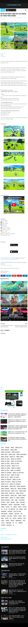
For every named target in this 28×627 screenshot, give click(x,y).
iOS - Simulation (12, 509)
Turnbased (20, 522)
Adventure (7, 447)
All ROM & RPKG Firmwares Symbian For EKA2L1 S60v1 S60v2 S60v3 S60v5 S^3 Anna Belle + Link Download (17, 415)
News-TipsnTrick (4, 513)
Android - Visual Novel (5, 500)
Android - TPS (12, 497)
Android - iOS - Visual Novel (15, 484)
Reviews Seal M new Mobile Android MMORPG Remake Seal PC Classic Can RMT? (17, 558)
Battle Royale (21, 500)
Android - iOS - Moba (5, 470)
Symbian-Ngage (18, 520)
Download (3, 53)
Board (8, 502)
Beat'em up (3, 502)
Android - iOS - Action (5, 458)
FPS (11, 506)
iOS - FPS (5, 509)
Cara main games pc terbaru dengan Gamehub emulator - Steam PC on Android (17, 575)
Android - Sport (14, 495)
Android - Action (19, 447)
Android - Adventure (5, 449)
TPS (16, 522)
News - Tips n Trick (17, 511)
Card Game (13, 502)
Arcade (16, 500)
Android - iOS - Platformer (6, 472)
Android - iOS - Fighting (5, 465)
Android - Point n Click (5, 490)
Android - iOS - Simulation (6, 479)
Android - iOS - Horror (5, 468)
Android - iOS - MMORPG (16, 468)
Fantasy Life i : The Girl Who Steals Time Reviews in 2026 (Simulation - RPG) (14, 290)
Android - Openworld (5, 488)
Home (3, 10)
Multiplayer (10, 511)
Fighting (7, 506)
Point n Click (9, 516)
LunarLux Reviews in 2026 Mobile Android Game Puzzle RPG (13, 317)
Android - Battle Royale (5, 452)
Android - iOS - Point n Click (18, 472)
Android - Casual (12, 454)
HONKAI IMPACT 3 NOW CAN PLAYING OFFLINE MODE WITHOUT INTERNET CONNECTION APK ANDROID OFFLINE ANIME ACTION (17, 427)
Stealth (2, 520)
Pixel (21, 513)
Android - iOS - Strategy (5, 481)
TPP (13, 522)
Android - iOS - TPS (4, 484)
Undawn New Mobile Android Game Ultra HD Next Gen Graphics (16, 564)
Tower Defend (8, 522)
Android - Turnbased (20, 497)
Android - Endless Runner (21, 454)
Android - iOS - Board (5, 463)
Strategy (7, 520)
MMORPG (21, 509)
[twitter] (13, 1)
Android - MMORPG (4, 486)
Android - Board (4, 454)
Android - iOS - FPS (15, 465)
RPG (4, 19)
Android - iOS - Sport (17, 479)
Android (12, 447)
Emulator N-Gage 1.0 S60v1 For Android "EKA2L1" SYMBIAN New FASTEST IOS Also (18, 591)
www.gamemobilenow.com (7, 265)
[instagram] (15, 1)
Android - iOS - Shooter (14, 477)
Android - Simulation (6, 282)
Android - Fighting (4, 456)
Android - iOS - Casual (15, 463)
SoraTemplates (13, 625)
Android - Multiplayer (21, 486)
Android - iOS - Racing (15, 474)
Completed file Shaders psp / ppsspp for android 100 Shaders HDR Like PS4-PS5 (17, 421)
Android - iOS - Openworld (15, 470)
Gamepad (15, 506)
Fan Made (23, 504)
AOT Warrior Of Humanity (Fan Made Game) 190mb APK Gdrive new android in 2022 (17, 439)
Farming (2, 506)
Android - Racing (22, 490)
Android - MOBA (12, 486)
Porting (19, 516)
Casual (17, 502)
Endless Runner (17, 504)
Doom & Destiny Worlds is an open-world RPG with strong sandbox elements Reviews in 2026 (14, 304)
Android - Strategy (22, 495)
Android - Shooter (19, 493)
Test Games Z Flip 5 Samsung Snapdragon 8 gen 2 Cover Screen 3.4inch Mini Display (17, 602)
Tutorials (3, 525)
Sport (25, 518)
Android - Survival (4, 497)
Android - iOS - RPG (4, 477)
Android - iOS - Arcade (5, 461)
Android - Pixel (13, 488)
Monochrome (3, 511)
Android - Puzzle (15, 490)
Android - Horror (19, 456)
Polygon (15, 516)
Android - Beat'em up (16, 452)
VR (13, 525)
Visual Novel (9, 525)
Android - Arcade (14, 449)
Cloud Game (22, 502)
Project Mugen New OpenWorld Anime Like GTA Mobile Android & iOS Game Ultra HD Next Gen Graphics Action (17, 552)
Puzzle (24, 516)
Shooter (14, 518)
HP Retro (24, 506)
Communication (4, 504)
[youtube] (17, 1)
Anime (2, 19)
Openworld (11, 513)
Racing (2, 518)
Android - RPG (23, 17)
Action (2, 447)
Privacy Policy (4, 537)
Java (17, 509)
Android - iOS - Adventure (16, 458)
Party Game (17, 513)
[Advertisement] (14, 370)
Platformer (3, 516)
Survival (12, 520)
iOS (1, 509)
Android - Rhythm (4, 493)
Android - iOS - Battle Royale (16, 461)
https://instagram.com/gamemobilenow (9, 259)
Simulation (20, 518)
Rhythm (6, 518)
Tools (24, 520)
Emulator (10, 504)
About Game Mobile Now (6, 539)
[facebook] (11, 1)
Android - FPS (12, 456)
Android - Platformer (22, 488)
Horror (19, 506)
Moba (25, 509)
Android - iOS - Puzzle (5, 474)
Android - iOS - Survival (16, 481)
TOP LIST (2, 522)
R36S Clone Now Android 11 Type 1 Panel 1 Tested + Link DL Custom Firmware (17, 617)
